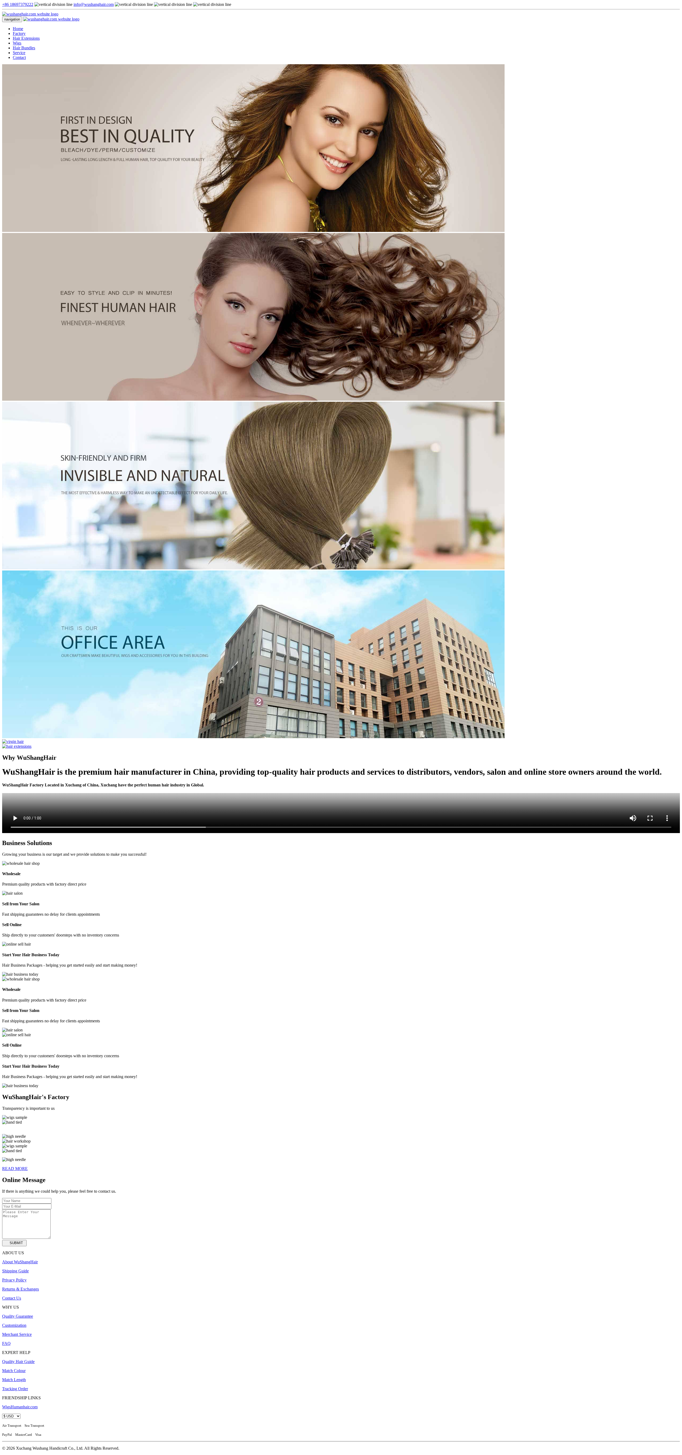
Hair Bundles (24, 48)
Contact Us (11, 1298)
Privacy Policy (14, 1280)
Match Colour (14, 1370)
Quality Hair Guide (18, 1361)
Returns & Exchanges (20, 1289)
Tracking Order (15, 1388)
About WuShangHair (20, 1262)
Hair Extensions (26, 38)
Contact (19, 57)
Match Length (14, 1379)
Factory (19, 33)
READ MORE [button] (15, 1168)
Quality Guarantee (17, 1316)
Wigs (17, 43)
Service (19, 52)
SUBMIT (16, 1243)
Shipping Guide (15, 1271)
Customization (14, 1325)
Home (18, 28)
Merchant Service (17, 1334)
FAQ (6, 1343)
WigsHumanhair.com (20, 1407)
